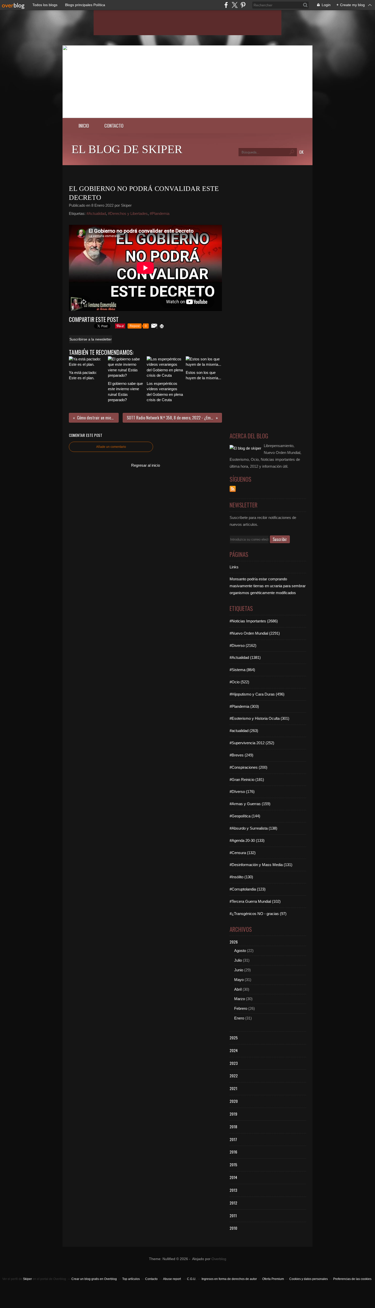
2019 (233, 1114)
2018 (233, 1126)
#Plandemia (159, 213)
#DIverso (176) (242, 791)
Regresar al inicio (145, 465)
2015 (233, 1164)
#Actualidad (96, 213)
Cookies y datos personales (308, 1279)
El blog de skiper (126, 149)
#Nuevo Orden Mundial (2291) (255, 633)
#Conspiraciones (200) (248, 767)
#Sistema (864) (242, 670)
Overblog (218, 1259)
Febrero (240, 1008)
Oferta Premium (273, 1279)
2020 (234, 1101)
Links (234, 567)
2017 (233, 1139)
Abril (238, 989)
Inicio (84, 125)
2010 (233, 1228)
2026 (234, 942)
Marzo (239, 999)
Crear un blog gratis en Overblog (94, 1279)
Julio (238, 960)
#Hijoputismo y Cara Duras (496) (257, 694)
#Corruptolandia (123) (248, 889)
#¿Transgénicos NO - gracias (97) (258, 913)
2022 (234, 1075)
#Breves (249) (241, 755)
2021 (233, 1088)
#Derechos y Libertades (128, 213)
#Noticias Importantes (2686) (254, 621)
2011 (233, 1215)
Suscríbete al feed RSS (233, 489)
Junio (238, 970)
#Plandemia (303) (244, 706)
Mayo (239, 979)
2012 (233, 1203)
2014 (233, 1177)
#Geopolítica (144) (245, 816)
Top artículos (131, 1279)
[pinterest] (243, 5)
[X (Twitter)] (234, 5)
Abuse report (172, 1279)
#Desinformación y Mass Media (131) (261, 864)
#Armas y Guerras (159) (250, 804)
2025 (234, 1037)
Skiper (27, 1279)
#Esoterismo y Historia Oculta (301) (259, 718)
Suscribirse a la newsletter (90, 339)
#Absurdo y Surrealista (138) (253, 828)
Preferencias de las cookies (352, 1279)
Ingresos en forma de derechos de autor (229, 1279)
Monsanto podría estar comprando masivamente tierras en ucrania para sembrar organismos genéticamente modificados (268, 586)
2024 (234, 1050)
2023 (234, 1063)
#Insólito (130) (241, 877)
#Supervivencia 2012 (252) (252, 743)
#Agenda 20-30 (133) (247, 840)
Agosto (240, 950)
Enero (239, 1018)
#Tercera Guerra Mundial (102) (255, 901)
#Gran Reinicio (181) (247, 779)
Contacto (113, 125)
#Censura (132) (243, 853)
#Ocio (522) (239, 682)
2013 (233, 1190)
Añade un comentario (111, 447)
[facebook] (226, 5)
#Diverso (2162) (243, 645)
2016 (233, 1152)
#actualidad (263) (244, 730)
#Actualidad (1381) (245, 657)
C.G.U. (191, 1279)
